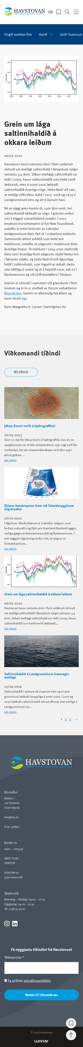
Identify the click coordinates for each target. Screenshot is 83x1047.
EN (50, 12)
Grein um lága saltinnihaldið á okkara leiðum (38, 594)
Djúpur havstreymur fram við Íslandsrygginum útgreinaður (39, 507)
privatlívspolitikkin (37, 980)
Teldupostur (14, 957)
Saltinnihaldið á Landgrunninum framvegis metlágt (36, 675)
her (24, 298)
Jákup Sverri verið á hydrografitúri (30, 425)
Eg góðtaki (29, 980)
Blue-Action (12, 293)
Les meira (10, 460)
